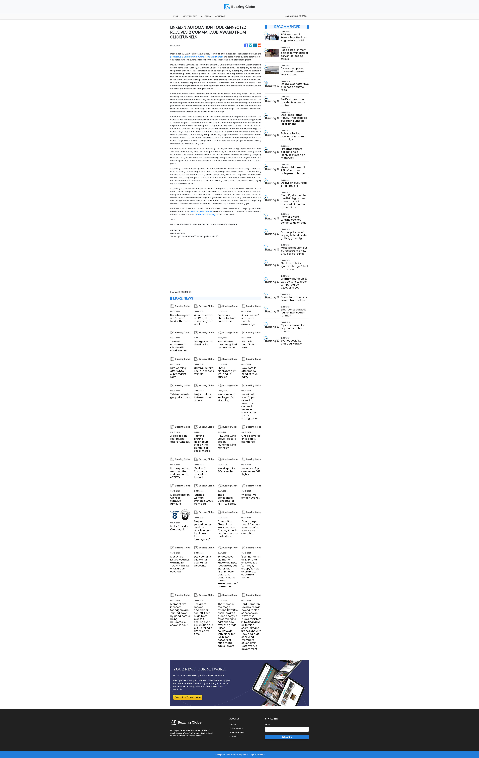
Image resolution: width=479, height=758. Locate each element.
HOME (175, 16)
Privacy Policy (236, 728)
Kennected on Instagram (206, 214)
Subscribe (287, 737)
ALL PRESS (206, 16)
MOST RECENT (190, 16)
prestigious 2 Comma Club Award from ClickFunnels (196, 56)
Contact (234, 736)
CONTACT (220, 16)
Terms (233, 724)
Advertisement (237, 732)
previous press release (201, 211)
